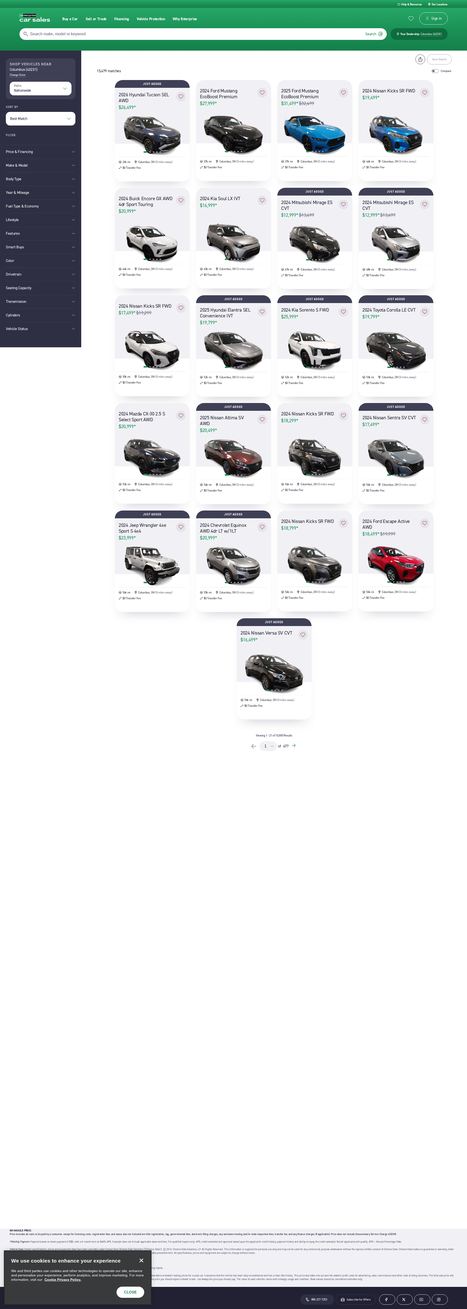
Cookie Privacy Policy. (63, 1280)
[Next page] (294, 746)
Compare (446, 71)
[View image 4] (157, 152)
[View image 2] (150, 152)
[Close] (141, 1261)
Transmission (16, 301)
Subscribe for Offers (359, 1299)
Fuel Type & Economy (22, 206)
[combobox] (41, 88)
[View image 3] (153, 152)
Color (10, 260)
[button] (181, 96)
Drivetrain (13, 274)
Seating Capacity (18, 287)
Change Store (18, 75)
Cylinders (13, 315)
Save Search (439, 59)
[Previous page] (254, 746)
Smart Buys (15, 247)
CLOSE (130, 1292)
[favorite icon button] (410, 18)
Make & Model (17, 165)
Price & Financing (19, 151)
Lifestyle (12, 219)
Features (12, 233)
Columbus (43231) (431, 34)
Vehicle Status (17, 328)
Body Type (13, 178)
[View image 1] (145, 152)
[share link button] (420, 59)
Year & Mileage (17, 192)
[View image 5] (160, 152)
